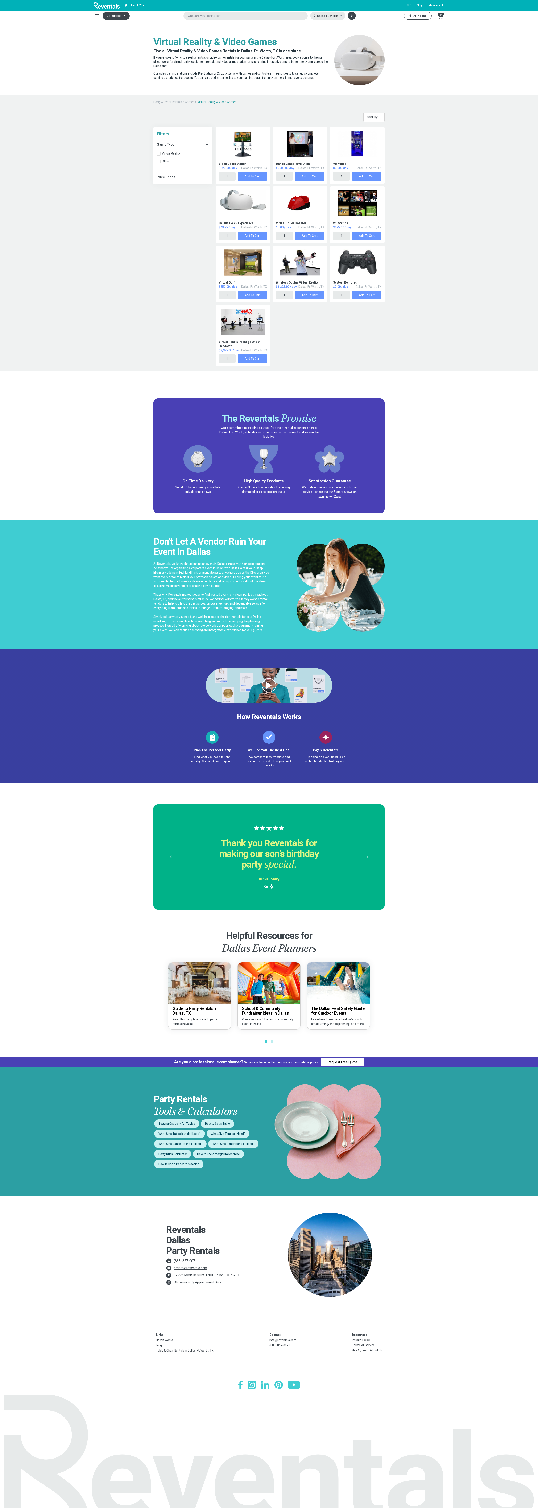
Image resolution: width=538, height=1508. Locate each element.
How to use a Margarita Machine (218, 1154)
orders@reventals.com (190, 1268)
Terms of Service (363, 1345)
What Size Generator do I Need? (233, 1144)
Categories (114, 15)
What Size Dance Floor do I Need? (180, 1144)
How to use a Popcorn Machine (178, 1164)
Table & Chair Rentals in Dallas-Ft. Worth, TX (185, 1350)
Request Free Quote (342, 1062)
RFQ (409, 5)
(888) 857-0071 (185, 1261)
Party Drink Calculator (172, 1154)
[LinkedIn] (265, 1385)
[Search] (352, 16)
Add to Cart (252, 176)
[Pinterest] (278, 1385)
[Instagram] (252, 1385)
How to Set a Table (217, 1123)
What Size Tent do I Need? (228, 1133)
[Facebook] (240, 1385)
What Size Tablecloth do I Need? (179, 1133)
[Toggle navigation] (96, 15)
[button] (437, 5)
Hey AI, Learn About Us (367, 1350)
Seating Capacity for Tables (176, 1123)
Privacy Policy (361, 1339)
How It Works (164, 1340)
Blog (419, 5)
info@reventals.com (282, 1340)
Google (323, 496)
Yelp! (337, 496)
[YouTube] (294, 1385)
